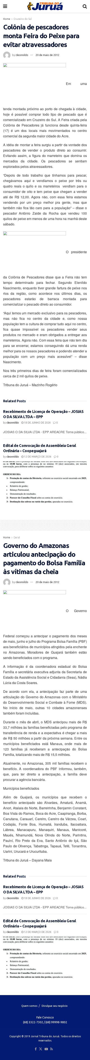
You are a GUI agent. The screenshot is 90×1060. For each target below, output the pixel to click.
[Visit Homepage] (45, 6)
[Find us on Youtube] (46, 1049)
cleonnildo (22, 54)
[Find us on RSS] (51, 1049)
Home (6, 19)
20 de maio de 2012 (47, 54)
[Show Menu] (5, 6)
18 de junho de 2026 (37, 422)
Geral (17, 537)
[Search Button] (85, 6)
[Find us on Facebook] (36, 1049)
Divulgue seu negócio (55, 1005)
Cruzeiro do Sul (23, 19)
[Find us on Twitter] (40, 1049)
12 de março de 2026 (37, 456)
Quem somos (29, 1005)
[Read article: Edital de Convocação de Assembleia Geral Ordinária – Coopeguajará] (45, 482)
